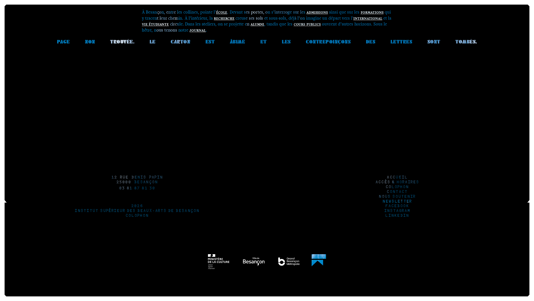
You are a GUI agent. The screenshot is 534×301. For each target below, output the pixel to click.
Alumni (257, 24)
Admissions (317, 12)
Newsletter (397, 201)
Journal (197, 30)
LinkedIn (397, 216)
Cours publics (307, 24)
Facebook (397, 206)
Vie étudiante (155, 24)
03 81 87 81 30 (137, 188)
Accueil (397, 177)
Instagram (397, 211)
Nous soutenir (397, 197)
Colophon (137, 216)
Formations (372, 12)
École (221, 12)
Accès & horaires (397, 182)
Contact (397, 192)
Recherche (224, 18)
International (367, 18)
